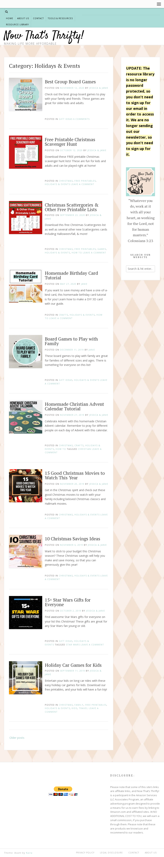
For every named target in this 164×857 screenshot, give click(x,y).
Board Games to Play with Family (71, 341)
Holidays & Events (57, 184)
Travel (83, 708)
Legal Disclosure (111, 852)
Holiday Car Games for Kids (73, 665)
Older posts (16, 738)
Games (101, 248)
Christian (84, 448)
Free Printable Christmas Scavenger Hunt (70, 141)
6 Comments (81, 118)
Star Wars (73, 644)
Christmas (66, 180)
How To (77, 252)
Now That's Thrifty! (44, 36)
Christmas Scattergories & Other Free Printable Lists (72, 207)
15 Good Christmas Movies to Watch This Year (75, 475)
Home (9, 18)
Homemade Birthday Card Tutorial (71, 275)
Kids (74, 708)
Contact (38, 18)
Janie (84, 283)
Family (78, 704)
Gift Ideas (65, 118)
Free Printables (85, 180)
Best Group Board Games (70, 82)
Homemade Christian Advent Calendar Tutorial (74, 406)
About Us (23, 18)
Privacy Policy (85, 852)
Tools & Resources (60, 18)
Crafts (63, 314)
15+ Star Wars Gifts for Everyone (68, 602)
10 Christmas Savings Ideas (72, 539)
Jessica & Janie (98, 87)
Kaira (29, 852)
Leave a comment (82, 184)
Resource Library (17, 24)
